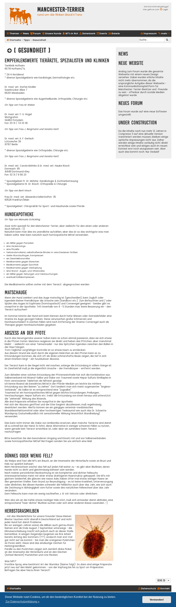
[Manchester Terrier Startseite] (20, 16)
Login (165, 9)
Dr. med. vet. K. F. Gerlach (19, 138)
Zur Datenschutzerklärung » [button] (22, 601)
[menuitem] (24, 33)
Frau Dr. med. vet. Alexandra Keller (24, 196)
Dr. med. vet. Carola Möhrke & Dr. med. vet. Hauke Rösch (37, 165)
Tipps (27, 40)
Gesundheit (39, 40)
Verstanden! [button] (157, 599)
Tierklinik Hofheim (15, 65)
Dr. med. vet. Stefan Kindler (20, 87)
